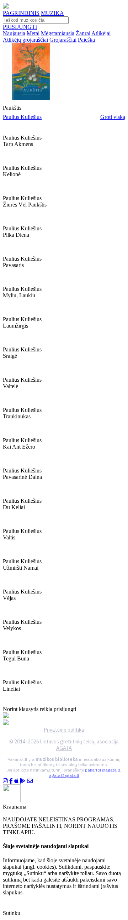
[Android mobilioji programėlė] (23, 781)
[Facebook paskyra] (11, 781)
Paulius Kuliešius (22, 117)
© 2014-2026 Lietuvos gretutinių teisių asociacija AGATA (64, 744)
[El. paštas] (30, 781)
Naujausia (14, 33)
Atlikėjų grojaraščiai (25, 40)
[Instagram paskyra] (5, 781)
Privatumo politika (64, 730)
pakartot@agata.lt (102, 770)
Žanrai (83, 33)
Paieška (86, 40)
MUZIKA (52, 13)
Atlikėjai (101, 33)
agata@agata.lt (64, 775)
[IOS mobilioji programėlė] (16, 781)
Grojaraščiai (62, 40)
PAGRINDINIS (21, 13)
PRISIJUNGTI (20, 27)
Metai (33, 33)
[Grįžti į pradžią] (6, 7)
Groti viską (112, 117)
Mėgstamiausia (57, 33)
